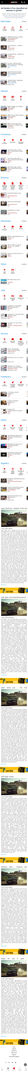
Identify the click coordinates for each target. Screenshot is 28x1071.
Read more (3, 584)
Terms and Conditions (14, 1056)
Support (14, 1054)
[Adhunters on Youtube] (15, 1062)
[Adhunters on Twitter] (12, 1062)
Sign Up (14, 1048)
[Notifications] (24, 2)
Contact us (14, 1050)
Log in (14, 1047)
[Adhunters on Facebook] (5, 1062)
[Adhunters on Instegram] (9, 1062)
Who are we (14, 1052)
